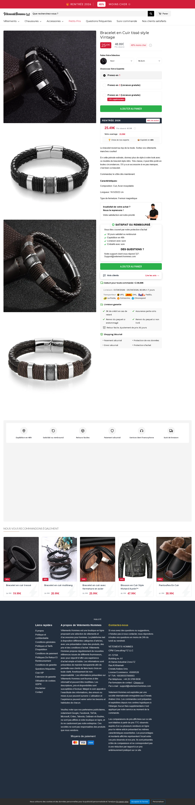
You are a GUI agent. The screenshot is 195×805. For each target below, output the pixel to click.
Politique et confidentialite (41, 636)
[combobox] (89, 13)
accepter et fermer (139, 801)
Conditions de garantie (46, 665)
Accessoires (54, 21)
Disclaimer (40, 688)
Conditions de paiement (46, 653)
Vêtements (10, 21)
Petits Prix (75, 21)
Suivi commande (127, 21)
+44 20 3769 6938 (131, 679)
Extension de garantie (45, 677)
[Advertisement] (97, 611)
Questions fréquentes (99, 21)
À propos (39, 631)
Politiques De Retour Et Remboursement (46, 659)
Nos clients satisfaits (154, 21)
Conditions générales (45, 642)
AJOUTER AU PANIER (131, 108)
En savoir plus (122, 801)
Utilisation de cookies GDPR (45, 682)
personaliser (158, 801)
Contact (39, 692)
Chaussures (32, 21)
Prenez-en (114, 75)
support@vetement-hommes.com (135, 686)
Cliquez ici (139, 682)
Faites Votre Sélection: (110, 55)
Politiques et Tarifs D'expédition (44, 648)
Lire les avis (150, 275)
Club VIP (39, 673)
